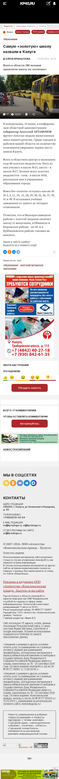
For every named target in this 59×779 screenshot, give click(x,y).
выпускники (10, 268)
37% (48, 377)
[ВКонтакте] (5, 252)
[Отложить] (26, 114)
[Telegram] (18, 252)
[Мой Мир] (14, 252)
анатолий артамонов (31, 265)
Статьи (42, 26)
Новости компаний (16, 449)
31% (23, 377)
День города (22, 32)
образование (11, 265)
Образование (10, 39)
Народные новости (25, 26)
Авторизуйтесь (29, 423)
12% (33, 377)
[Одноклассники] (9, 252)
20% (12, 377)
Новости (8, 26)
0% (5, 377)
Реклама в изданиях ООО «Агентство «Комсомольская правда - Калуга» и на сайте (24, 586)
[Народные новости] (49, 3)
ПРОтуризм (38, 32)
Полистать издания (13, 552)
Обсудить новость (29, 387)
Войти (54, 3)
